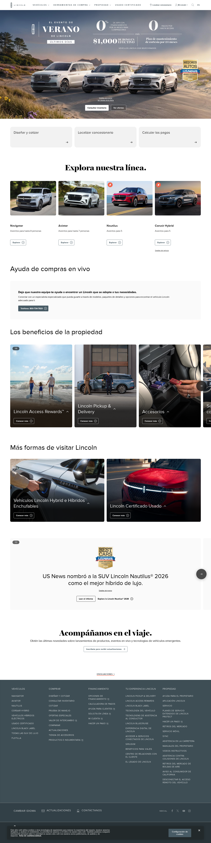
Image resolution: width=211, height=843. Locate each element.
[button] (41, 5)
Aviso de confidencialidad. (30, 836)
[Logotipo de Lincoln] (18, 5)
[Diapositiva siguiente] (201, 386)
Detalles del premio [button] (105, 98)
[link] (67, 696)
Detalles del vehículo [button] (162, 250)
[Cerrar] (199, 832)
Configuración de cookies (180, 832)
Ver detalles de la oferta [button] (106, 100)
